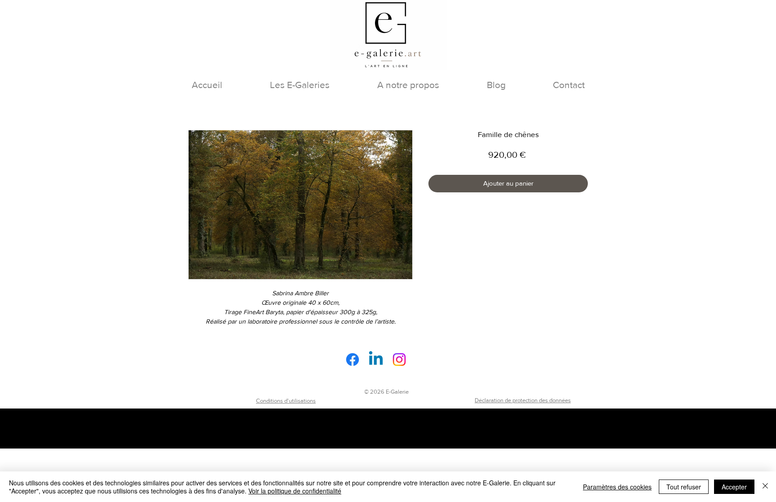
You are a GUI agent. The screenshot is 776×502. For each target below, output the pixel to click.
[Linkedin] (375, 359)
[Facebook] (352, 359)
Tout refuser (683, 486)
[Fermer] (765, 487)
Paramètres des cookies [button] (617, 486)
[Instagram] (399, 359)
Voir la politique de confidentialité (294, 490)
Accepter (734, 486)
